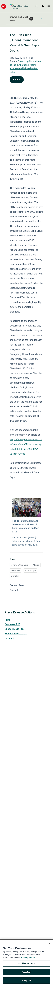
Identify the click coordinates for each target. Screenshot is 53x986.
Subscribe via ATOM (15, 633)
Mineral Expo (30, 570)
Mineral (36, 565)
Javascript (10, 638)
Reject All (26, 972)
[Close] (49, 943)
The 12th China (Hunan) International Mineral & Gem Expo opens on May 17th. (25, 526)
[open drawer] (49, 6)
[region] (26, 962)
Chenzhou (15, 576)
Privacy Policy (28, 957)
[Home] (14, 6)
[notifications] (43, 6)
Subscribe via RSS (14, 629)
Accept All (26, 980)
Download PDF (12, 624)
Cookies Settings (26, 963)
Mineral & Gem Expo (19, 565)
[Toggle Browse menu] (42, 18)
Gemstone (15, 570)
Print (7, 619)
